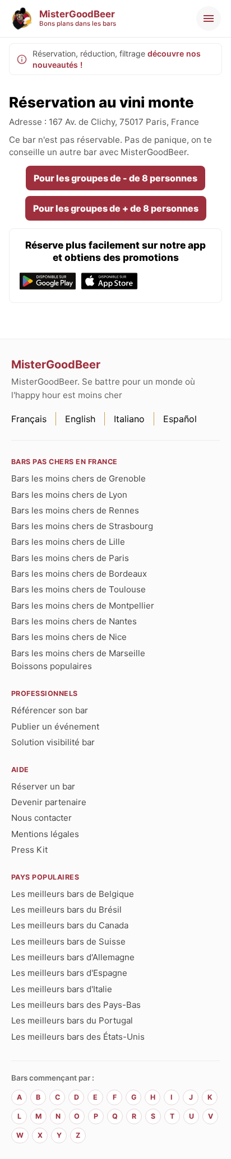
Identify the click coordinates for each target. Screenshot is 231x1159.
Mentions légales (45, 834)
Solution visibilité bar (53, 742)
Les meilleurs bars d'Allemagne (73, 957)
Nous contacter (41, 817)
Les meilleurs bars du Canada (69, 925)
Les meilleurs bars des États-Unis (78, 1036)
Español (180, 418)
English (80, 418)
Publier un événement (55, 726)
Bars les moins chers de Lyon (69, 494)
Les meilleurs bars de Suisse (68, 941)
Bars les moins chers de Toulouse (78, 589)
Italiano (129, 418)
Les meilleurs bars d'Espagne (69, 973)
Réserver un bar (43, 786)
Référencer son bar (49, 710)
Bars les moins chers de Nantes (74, 621)
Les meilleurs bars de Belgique (72, 894)
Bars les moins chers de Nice (69, 637)
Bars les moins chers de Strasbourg (82, 526)
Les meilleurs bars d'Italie (61, 989)
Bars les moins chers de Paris (70, 558)
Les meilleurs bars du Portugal (72, 1020)
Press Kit (29, 849)
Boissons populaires (51, 666)
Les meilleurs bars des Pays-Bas (76, 1004)
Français (29, 418)
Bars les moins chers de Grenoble (78, 478)
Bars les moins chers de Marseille (78, 653)
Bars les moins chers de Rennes (75, 510)
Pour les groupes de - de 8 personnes (115, 178)
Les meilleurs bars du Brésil (66, 909)
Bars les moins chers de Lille (68, 541)
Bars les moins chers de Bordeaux (79, 573)
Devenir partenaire (48, 802)
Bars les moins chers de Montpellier (82, 605)
